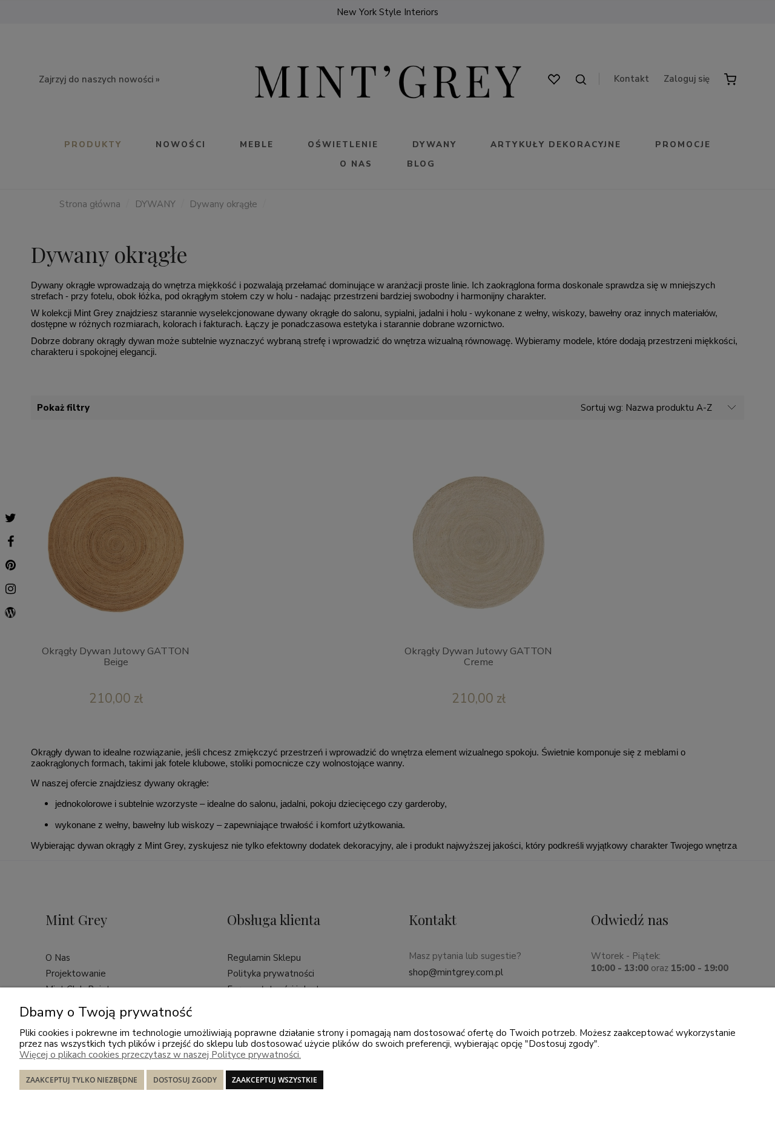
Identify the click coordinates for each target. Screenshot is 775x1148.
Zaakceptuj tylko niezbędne (81, 1080)
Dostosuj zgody (185, 1080)
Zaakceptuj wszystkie (274, 1080)
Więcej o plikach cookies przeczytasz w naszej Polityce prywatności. (160, 1055)
